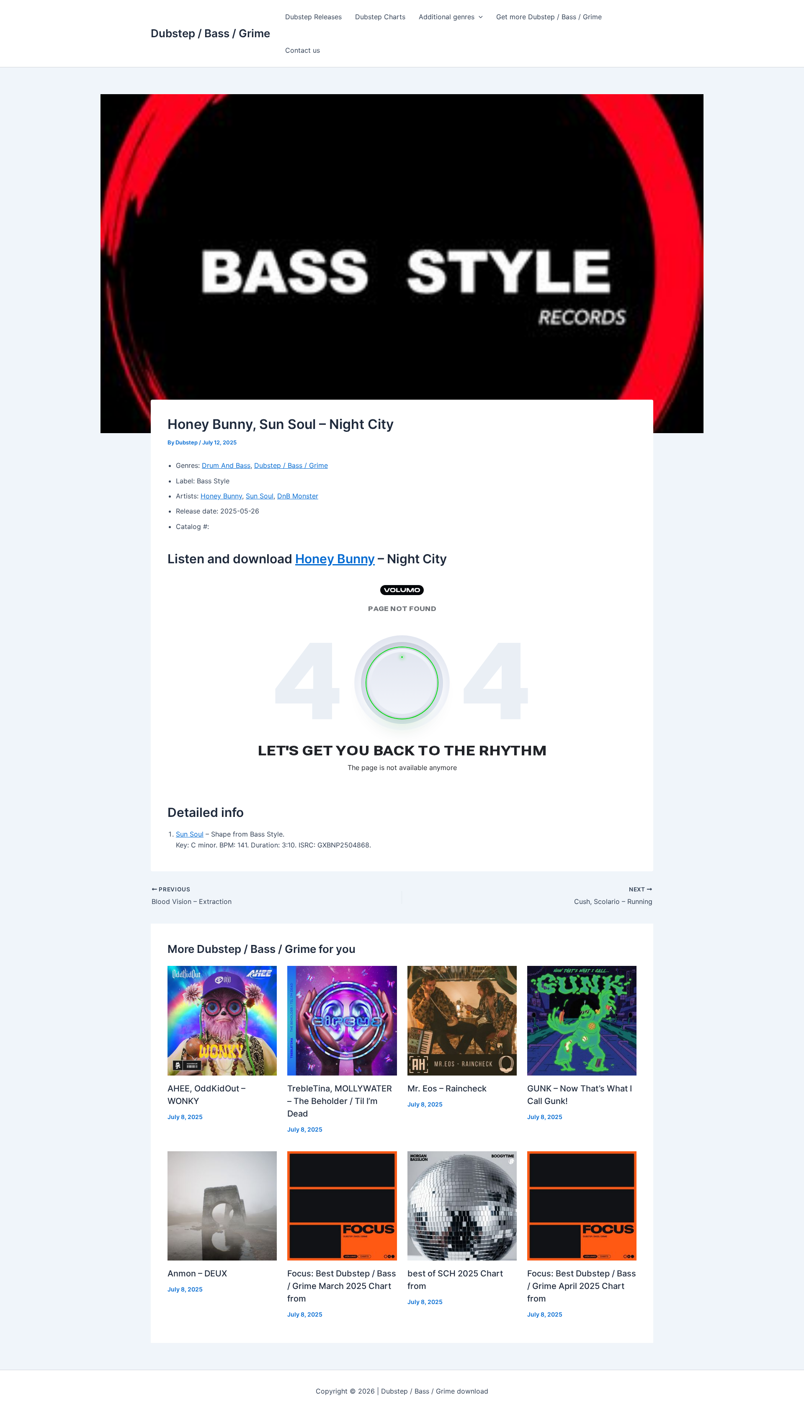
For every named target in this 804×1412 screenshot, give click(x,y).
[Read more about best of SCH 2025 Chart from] (462, 1205)
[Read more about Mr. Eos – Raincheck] (462, 1020)
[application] (478, 16)
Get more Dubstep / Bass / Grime (549, 17)
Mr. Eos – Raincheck (447, 1088)
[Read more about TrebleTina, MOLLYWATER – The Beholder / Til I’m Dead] (342, 1020)
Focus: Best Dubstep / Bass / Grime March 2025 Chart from (341, 1286)
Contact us (302, 50)
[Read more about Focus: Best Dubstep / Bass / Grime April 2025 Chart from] (581, 1205)
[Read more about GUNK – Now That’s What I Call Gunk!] (581, 1020)
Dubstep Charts (380, 17)
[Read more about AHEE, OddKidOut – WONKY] (222, 1020)
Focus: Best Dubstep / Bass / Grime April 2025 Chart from (581, 1286)
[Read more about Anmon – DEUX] (222, 1205)
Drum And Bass (226, 465)
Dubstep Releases (313, 17)
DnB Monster (297, 496)
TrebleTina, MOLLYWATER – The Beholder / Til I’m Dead (339, 1101)
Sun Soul (259, 496)
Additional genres (446, 17)
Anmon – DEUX (197, 1273)
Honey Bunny (221, 496)
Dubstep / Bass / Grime (210, 33)
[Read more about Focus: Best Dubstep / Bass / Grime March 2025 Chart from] (342, 1205)
